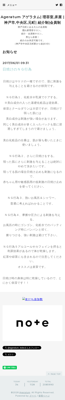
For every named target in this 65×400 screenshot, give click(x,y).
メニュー (12, 4)
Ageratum (24, 392)
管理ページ (44, 395)
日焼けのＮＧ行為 (17, 69)
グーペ (32, 395)
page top (55, 374)
